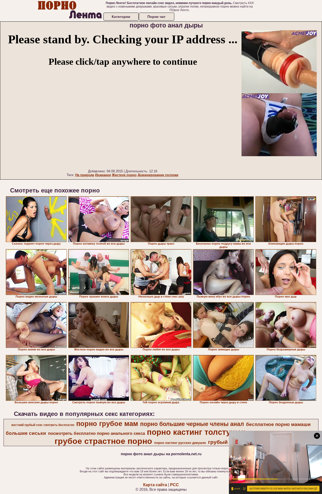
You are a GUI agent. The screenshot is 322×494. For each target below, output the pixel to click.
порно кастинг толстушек (196, 432)
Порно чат (156, 17)
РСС (174, 485)
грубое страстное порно (103, 441)
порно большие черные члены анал (192, 424)
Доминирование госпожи (158, 175)
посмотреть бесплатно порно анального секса (96, 433)
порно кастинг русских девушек (180, 443)
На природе (84, 175)
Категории (121, 17)
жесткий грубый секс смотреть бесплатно (42, 425)
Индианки (103, 175)
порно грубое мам (107, 423)
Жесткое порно (124, 175)
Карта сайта (155, 485)
